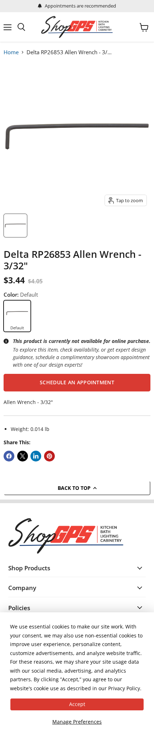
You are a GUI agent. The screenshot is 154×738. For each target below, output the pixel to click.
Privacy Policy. (124, 688)
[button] (77, 382)
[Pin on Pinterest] (49, 456)
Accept (77, 704)
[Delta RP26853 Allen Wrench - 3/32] (15, 225)
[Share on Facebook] (9, 456)
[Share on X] (22, 456)
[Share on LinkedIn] (35, 456)
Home (11, 52)
